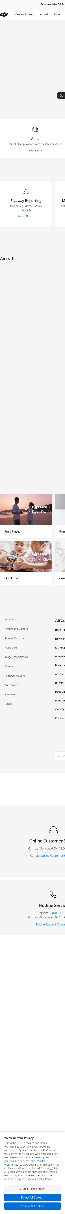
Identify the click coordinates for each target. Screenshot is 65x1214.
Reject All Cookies (32, 1197)
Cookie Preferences (32, 1189)
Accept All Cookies (32, 1206)
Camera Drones (24, 14)
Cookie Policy (44, 1179)
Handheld (43, 14)
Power (57, 14)
